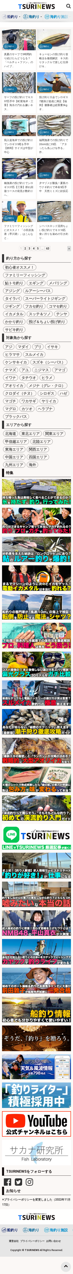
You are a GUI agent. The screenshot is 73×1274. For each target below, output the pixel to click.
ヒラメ (47, 377)
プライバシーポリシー (32, 1241)
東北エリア (30, 433)
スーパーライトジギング (45, 298)
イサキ (52, 347)
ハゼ (63, 393)
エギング (36, 283)
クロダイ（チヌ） (19, 393)
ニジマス (41, 370)
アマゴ (59, 370)
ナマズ (10, 370)
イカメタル (14, 314)
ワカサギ (28, 401)
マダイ (23, 347)
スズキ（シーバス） (48, 362)
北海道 (10, 433)
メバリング (58, 283)
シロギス (47, 393)
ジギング (12, 306)
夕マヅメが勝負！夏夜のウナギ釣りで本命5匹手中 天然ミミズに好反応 (53, 187)
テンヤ (61, 314)
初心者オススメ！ (19, 267)
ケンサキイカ (16, 362)
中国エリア (14, 457)
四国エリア (38, 457)
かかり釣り (14, 322)
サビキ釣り (14, 329)
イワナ (10, 377)
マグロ (10, 409)
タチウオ (28, 377)
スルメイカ (34, 354)
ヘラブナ (45, 409)
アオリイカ (14, 385)
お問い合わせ (53, 1241)
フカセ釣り (34, 306)
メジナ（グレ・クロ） (47, 385)
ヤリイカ (49, 401)
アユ (25, 370)
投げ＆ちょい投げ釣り (47, 322)
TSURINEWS (32, 1250)
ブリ (38, 347)
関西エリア (38, 449)
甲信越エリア (16, 441)
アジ (8, 347)
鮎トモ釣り (14, 283)
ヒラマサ (12, 354)
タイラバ (12, 298)
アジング (12, 291)
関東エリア (54, 433)
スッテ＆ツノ (40, 314)
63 (47, 248)
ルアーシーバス (38, 291)
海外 (32, 465)
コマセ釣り (58, 306)
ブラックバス (16, 416)
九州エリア (14, 465)
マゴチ (10, 401)
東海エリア (14, 449)
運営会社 (14, 1241)
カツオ (26, 409)
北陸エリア (41, 441)
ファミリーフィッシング (25, 275)
